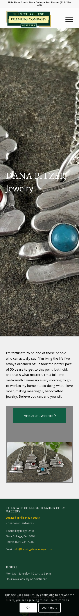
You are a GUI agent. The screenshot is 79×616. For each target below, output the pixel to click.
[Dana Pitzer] (39, 462)
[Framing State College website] (33, 19)
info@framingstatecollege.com (33, 549)
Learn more (49, 607)
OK (28, 607)
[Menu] (67, 19)
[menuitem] (67, 19)
